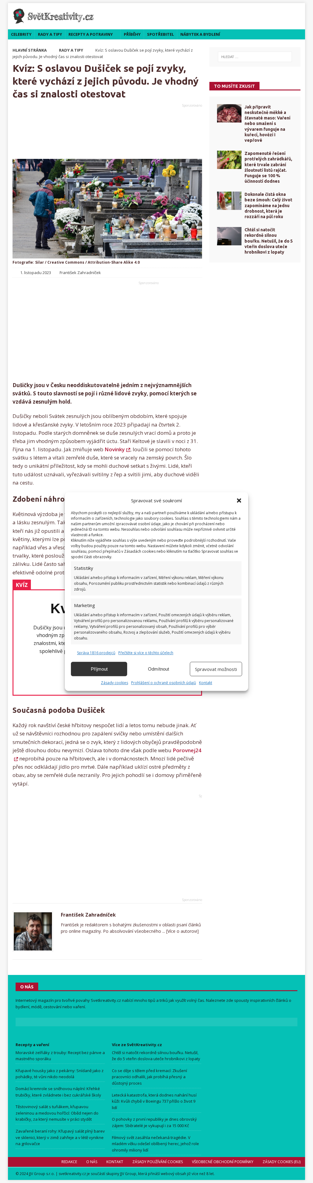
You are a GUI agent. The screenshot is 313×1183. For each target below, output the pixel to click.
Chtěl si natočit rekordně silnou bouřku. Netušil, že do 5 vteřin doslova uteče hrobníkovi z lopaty (269, 241)
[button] (239, 500)
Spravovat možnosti (216, 669)
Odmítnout (158, 669)
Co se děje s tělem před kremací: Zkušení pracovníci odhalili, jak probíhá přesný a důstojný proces (149, 1077)
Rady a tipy (50, 34)
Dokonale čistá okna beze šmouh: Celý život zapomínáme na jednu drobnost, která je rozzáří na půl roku (268, 205)
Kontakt (205, 682)
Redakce (69, 1161)
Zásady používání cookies (157, 1161)
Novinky (115, 449)
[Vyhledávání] (255, 57)
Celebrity (21, 34)
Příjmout (99, 669)
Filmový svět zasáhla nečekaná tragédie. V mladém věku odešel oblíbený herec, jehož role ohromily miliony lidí (155, 1144)
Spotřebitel (160, 34)
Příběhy (132, 34)
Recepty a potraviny (90, 34)
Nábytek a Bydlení (200, 34)
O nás (91, 1161)
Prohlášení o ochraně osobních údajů (163, 682)
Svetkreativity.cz (106, 1000)
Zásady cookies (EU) (281, 1161)
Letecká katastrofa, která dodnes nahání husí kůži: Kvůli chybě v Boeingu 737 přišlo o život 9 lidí (154, 1101)
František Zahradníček (88, 914)
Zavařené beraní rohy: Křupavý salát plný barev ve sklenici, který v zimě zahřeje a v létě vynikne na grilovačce (60, 1137)
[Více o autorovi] (182, 931)
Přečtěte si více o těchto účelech (145, 652)
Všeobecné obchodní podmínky (222, 1161)
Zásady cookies (114, 682)
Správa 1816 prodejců (96, 652)
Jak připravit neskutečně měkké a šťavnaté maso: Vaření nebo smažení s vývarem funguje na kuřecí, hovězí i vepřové (267, 123)
